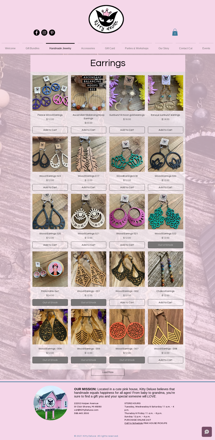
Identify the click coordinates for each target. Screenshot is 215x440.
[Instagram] (44, 32)
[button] (175, 32)
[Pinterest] (52, 32)
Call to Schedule (133, 423)
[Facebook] (37, 32)
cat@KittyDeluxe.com (86, 410)
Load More (107, 372)
